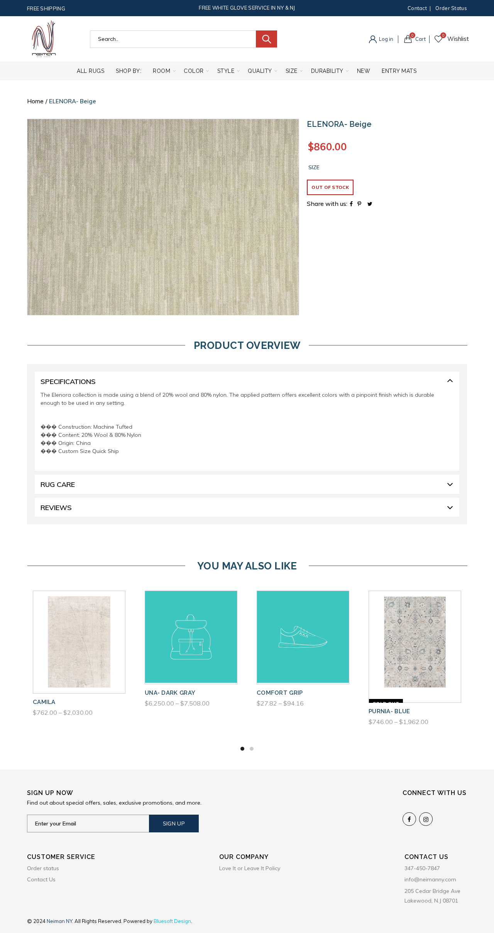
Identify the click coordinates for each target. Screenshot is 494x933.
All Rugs (90, 71)
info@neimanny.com (430, 879)
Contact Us (41, 879)
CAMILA (44, 702)
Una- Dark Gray (170, 692)
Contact (417, 8)
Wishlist (443, 35)
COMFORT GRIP (280, 692)
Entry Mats (399, 71)
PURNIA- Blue (389, 711)
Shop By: (128, 71)
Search (266, 38)
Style (226, 71)
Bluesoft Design (172, 921)
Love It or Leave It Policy (249, 868)
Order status (451, 8)
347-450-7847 (422, 868)
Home (35, 101)
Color (194, 71)
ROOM (161, 71)
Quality (260, 71)
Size (292, 71)
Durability (327, 71)
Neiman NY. (60, 921)
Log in (385, 39)
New (363, 71)
